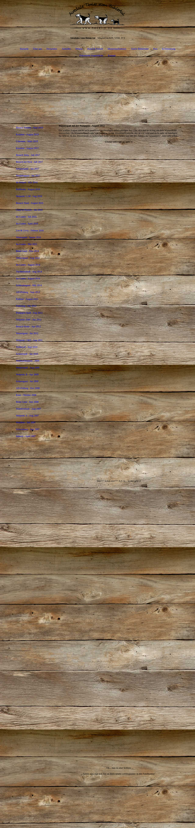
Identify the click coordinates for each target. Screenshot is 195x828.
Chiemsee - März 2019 (27, 141)
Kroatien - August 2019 (27, 134)
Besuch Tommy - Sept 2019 (29, 127)
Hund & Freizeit (95, 49)
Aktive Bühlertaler (140, 49)
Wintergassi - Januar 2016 (28, 237)
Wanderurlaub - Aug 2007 (28, 408)
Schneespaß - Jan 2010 (27, 354)
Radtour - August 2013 (27, 299)
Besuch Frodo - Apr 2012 (28, 326)
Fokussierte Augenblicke (91, 55)
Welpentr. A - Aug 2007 (27, 415)
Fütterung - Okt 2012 (26, 306)
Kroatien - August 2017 (27, 148)
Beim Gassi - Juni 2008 (27, 402)
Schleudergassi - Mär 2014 (29, 285)
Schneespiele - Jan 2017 (27, 168)
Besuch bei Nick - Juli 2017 (29, 162)
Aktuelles (66, 49)
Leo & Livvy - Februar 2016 (30, 230)
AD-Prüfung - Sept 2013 (28, 292)
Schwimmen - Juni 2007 (27, 429)
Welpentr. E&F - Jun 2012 (28, 319)
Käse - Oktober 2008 (26, 395)
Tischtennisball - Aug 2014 (29, 271)
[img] (97, 15)
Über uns (37, 49)
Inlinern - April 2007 (26, 436)
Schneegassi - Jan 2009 (27, 381)
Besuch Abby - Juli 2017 (28, 155)
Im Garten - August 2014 (28, 264)
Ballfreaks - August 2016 (28, 189)
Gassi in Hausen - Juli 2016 (29, 210)
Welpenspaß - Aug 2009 (27, 367)
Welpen (79, 49)
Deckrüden (51, 49)
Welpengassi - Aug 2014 (28, 258)
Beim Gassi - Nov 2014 (27, 251)
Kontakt (112, 55)
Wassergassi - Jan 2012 (27, 333)
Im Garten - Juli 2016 (26, 216)
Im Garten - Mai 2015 (26, 244)
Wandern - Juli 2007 (25, 422)
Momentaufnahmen (117, 49)
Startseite (24, 49)
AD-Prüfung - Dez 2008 (28, 388)
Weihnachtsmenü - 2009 (27, 360)
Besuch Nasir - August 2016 (29, 203)
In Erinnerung (168, 49)
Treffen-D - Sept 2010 (26, 347)
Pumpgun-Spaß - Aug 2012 (29, 312)
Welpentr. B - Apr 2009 (27, 374)
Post (155, 49)
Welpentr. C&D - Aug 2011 (29, 340)
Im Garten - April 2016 (27, 223)
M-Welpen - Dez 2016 (27, 182)
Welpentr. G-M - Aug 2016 (29, 196)
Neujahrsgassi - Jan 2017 (28, 175)
